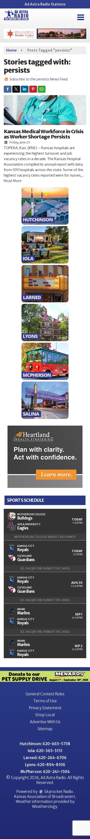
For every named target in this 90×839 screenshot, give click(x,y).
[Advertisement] (45, 34)
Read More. (13, 181)
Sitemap (45, 728)
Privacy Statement (45, 708)
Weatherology (44, 806)
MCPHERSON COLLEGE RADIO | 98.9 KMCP (45, 537)
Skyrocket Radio (58, 791)
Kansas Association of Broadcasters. (45, 796)
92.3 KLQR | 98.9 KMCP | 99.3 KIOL (45, 568)
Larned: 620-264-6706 (45, 757)
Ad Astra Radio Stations (45, 4)
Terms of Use (45, 701)
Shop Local (45, 714)
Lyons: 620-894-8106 (45, 764)
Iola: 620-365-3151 (45, 750)
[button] (80, 17)
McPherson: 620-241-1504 (45, 771)
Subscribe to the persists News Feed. (39, 79)
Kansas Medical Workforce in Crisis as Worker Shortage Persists (44, 134)
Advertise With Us (45, 721)
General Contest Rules (45, 694)
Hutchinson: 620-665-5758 (45, 743)
